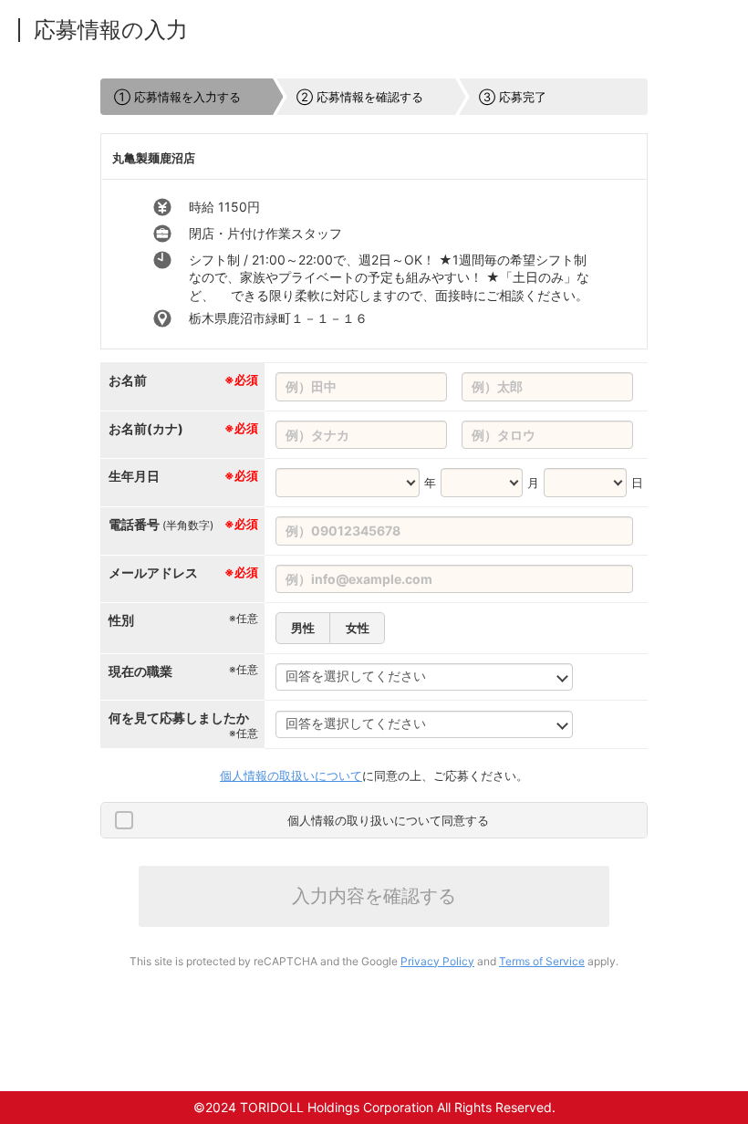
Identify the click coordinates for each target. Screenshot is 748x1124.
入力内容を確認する (374, 896)
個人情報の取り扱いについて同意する (388, 820)
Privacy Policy (437, 961)
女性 (357, 627)
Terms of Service (542, 961)
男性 (303, 627)
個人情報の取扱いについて (291, 775)
